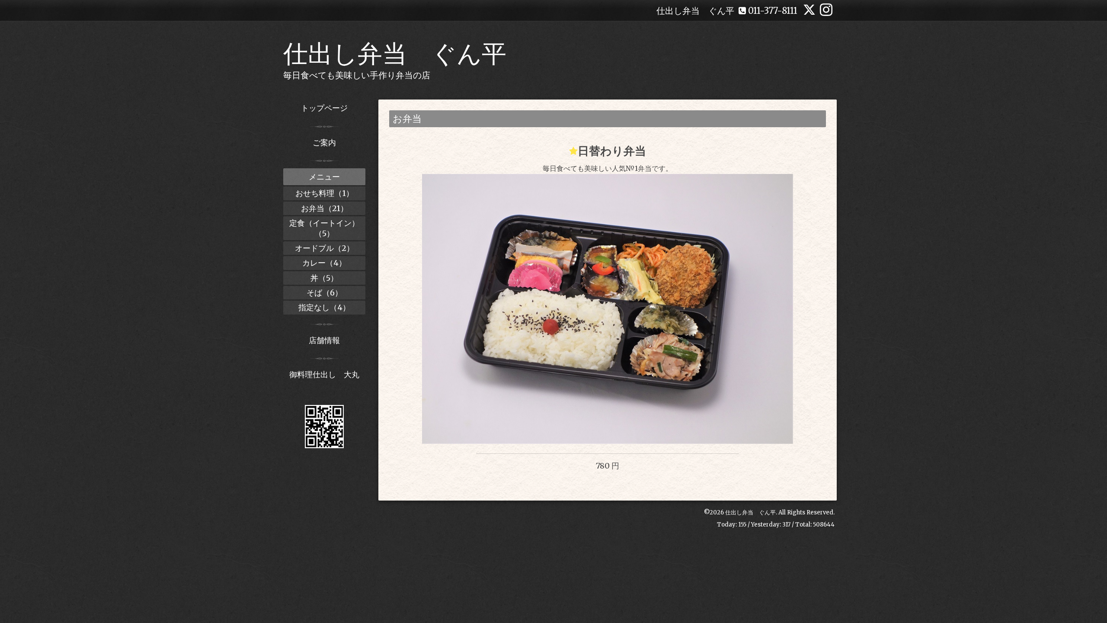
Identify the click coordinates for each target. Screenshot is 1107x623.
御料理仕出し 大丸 (324, 374)
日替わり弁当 (612, 151)
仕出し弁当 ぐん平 (394, 53)
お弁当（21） (324, 208)
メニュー (324, 177)
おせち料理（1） (324, 193)
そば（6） (324, 293)
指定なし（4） (324, 307)
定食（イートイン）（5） (324, 228)
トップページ (324, 108)
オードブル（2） (324, 248)
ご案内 (324, 143)
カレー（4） (324, 263)
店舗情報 (324, 340)
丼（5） (324, 278)
